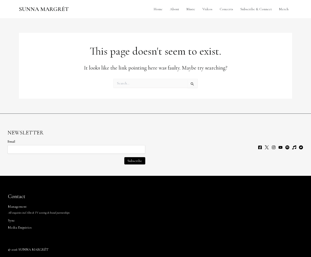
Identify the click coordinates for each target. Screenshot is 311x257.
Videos (207, 9)
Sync (11, 220)
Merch (283, 9)
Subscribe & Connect (256, 9)
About (174, 9)
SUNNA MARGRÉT (44, 9)
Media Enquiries (20, 227)
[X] (267, 147)
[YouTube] (280, 147)
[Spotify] (287, 147)
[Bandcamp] (301, 147)
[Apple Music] (294, 147)
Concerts (226, 9)
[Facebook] (260, 147)
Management (17, 206)
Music (190, 9)
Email (11, 142)
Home (158, 9)
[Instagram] (274, 147)
